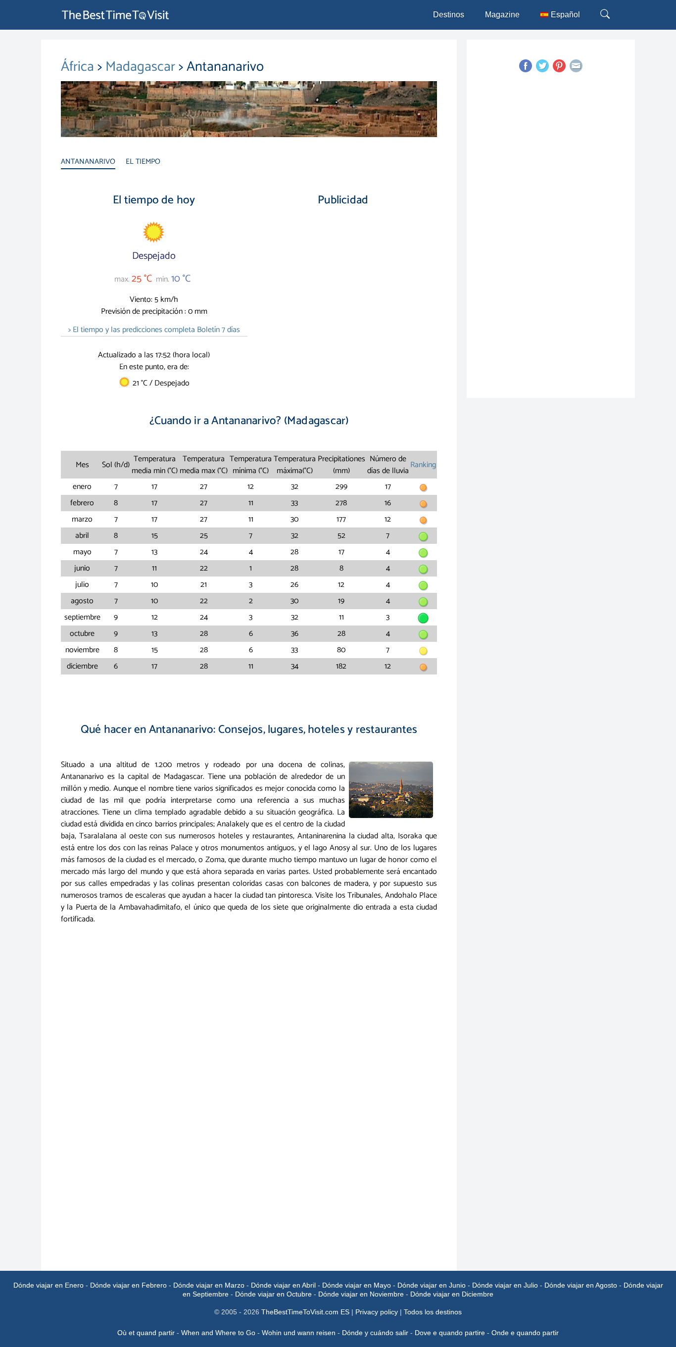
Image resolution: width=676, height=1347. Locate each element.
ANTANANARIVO (88, 161)
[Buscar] (606, 15)
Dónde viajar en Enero (48, 1285)
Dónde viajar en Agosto (580, 1285)
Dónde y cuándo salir (375, 1333)
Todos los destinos (433, 1312)
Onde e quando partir (525, 1333)
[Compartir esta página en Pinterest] (559, 65)
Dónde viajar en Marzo (208, 1285)
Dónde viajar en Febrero (128, 1285)
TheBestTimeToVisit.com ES (305, 1312)
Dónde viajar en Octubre (273, 1294)
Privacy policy (376, 1312)
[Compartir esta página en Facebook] (525, 65)
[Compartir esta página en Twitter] (542, 65)
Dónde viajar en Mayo (356, 1285)
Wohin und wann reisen (299, 1333)
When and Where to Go (218, 1333)
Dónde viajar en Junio (431, 1285)
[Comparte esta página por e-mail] (576, 65)
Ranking (423, 465)
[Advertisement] (343, 299)
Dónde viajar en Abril (283, 1285)
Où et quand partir (146, 1333)
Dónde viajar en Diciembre (451, 1294)
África (79, 66)
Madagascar (142, 66)
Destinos (448, 14)
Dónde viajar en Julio (505, 1285)
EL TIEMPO (143, 161)
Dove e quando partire (450, 1333)
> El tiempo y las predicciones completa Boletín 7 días (154, 330)
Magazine (502, 14)
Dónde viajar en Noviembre (361, 1294)
